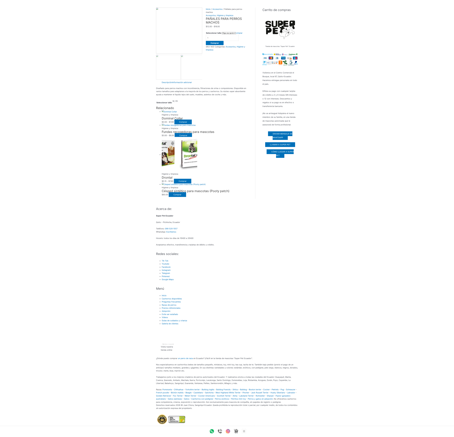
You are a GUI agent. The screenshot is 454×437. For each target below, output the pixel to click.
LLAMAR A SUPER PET (280, 144)
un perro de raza (185, 358)
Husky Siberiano (278, 392)
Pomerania (167, 389)
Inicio (208, 9)
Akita (235, 396)
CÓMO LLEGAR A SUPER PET (282, 154)
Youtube (165, 264)
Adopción (166, 311)
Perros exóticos (222, 399)
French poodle (162, 392)
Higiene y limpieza (225, 15)
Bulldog (243, 389)
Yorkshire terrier (192, 389)
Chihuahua (178, 389)
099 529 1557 (171, 228)
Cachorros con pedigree (202, 399)
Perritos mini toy (238, 399)
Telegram (166, 273)
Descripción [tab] (167, 82)
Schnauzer (290, 389)
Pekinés (275, 389)
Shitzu (235, 389)
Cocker (266, 389)
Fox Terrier (178, 396)
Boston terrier (255, 389)
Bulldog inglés (208, 389)
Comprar (215, 43)
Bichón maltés (177, 392)
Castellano (198, 392)
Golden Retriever (163, 396)
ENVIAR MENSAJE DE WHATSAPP (282, 136)
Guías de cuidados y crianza (174, 320)
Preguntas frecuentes (171, 302)
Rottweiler (260, 396)
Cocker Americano (206, 396)
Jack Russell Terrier (259, 392)
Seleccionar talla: (214, 33)
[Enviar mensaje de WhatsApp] (212, 431)
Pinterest (166, 276)
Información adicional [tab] (182, 82)
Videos (165, 317)
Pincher (245, 392)
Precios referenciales (171, 308)
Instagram (166, 270)
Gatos (186, 399)
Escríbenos (171, 232)
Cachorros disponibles (172, 298)
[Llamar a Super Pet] (220, 431)
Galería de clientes (170, 323)
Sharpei (270, 396)
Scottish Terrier (224, 396)
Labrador (291, 392)
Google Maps (168, 279)
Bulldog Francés (223, 389)
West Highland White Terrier (228, 392)
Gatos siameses (175, 399)
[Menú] (244, 431)
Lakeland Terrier (246, 396)
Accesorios (217, 9)
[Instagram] (228, 431)
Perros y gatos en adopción (260, 399)
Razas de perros (169, 305)
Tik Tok (165, 261)
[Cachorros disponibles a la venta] (236, 431)
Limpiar (239, 33)
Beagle (189, 392)
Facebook (166, 267)
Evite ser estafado (170, 314)
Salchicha (209, 392)
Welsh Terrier (190, 396)
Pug (282, 389)
